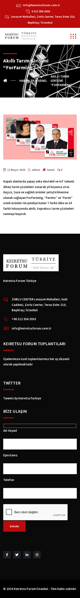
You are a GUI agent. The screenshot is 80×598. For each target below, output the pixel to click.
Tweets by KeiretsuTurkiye (22, 398)
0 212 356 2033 (41, 11)
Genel (50, 170)
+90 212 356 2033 (24, 319)
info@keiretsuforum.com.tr (41, 5)
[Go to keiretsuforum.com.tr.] (9, 80)
